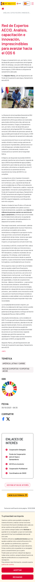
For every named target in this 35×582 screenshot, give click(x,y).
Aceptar (18, 570)
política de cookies (8, 564)
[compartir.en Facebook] (3, 419)
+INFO (4, 351)
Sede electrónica (16, 495)
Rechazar (17, 577)
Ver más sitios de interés (18, 485)
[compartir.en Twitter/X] (8, 419)
